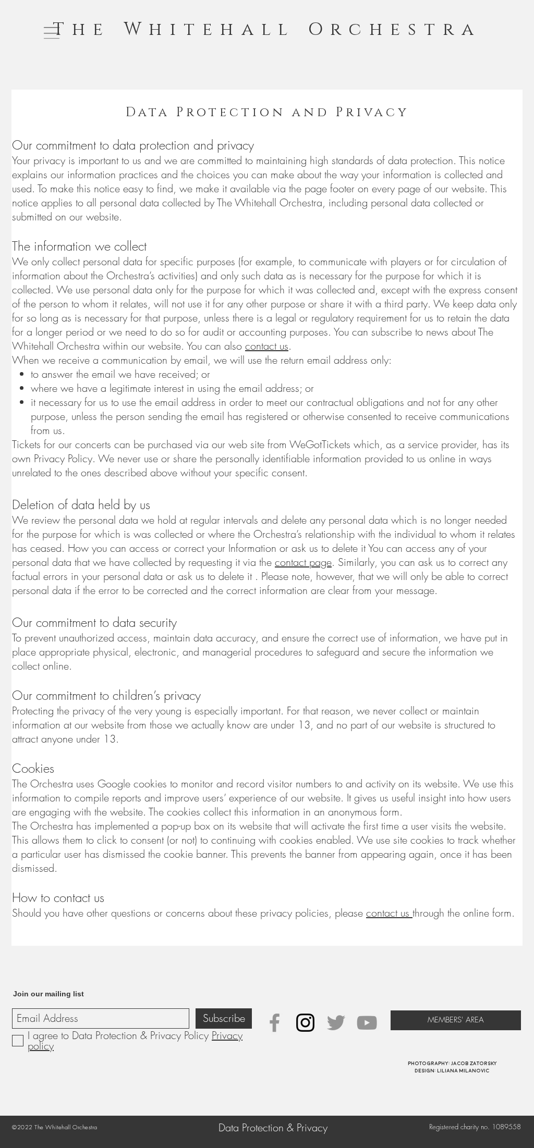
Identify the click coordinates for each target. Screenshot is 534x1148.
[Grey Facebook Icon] (274, 1022)
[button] (51, 33)
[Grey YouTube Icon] (367, 1022)
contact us (266, 346)
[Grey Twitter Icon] (336, 1022)
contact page (303, 562)
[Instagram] (305, 1022)
